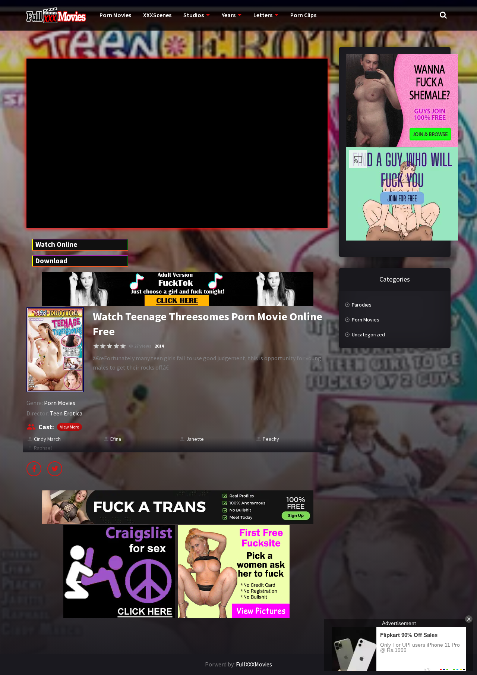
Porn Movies (115, 15)
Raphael (43, 448)
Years (229, 15)
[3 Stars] (109, 346)
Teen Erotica (66, 413)
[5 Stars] (123, 346)
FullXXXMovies (254, 664)
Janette (195, 439)
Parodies (362, 304)
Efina (115, 439)
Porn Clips (303, 15)
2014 (159, 346)
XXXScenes (157, 15)
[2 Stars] (102, 346)
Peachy (271, 439)
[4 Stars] (116, 346)
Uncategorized (368, 334)
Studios (193, 15)
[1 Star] (96, 346)
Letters (262, 15)
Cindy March (47, 439)
